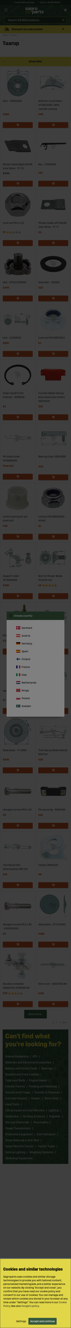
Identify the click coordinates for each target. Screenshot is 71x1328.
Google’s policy (30, 1306)
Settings (21, 1321)
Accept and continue (42, 1321)
